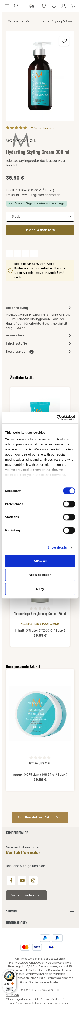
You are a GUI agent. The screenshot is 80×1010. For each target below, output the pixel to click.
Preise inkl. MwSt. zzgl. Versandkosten (33, 195)
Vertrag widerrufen (26, 895)
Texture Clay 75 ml (40, 763)
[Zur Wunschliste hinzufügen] (64, 41)
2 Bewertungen (42, 128)
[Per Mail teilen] (34, 253)
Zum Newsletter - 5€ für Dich (40, 817)
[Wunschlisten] (54, 6)
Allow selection (40, 575)
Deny (40, 589)
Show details (57, 547)
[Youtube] (22, 880)
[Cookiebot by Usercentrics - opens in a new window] (57, 417)
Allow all (40, 561)
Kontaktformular (23, 852)
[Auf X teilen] (17, 253)
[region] (40, 76)
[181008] (40, 76)
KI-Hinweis (12, 994)
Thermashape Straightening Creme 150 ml (40, 614)
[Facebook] (11, 880)
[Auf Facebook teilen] (9, 253)
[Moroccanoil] (21, 140)
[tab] (39, 317)
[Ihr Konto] (63, 6)
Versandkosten (49, 982)
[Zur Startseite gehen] (30, 6)
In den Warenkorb (40, 230)
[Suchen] (16, 6)
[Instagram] (33, 880)
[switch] (69, 504)
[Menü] (7, 6)
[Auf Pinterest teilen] (25, 253)
